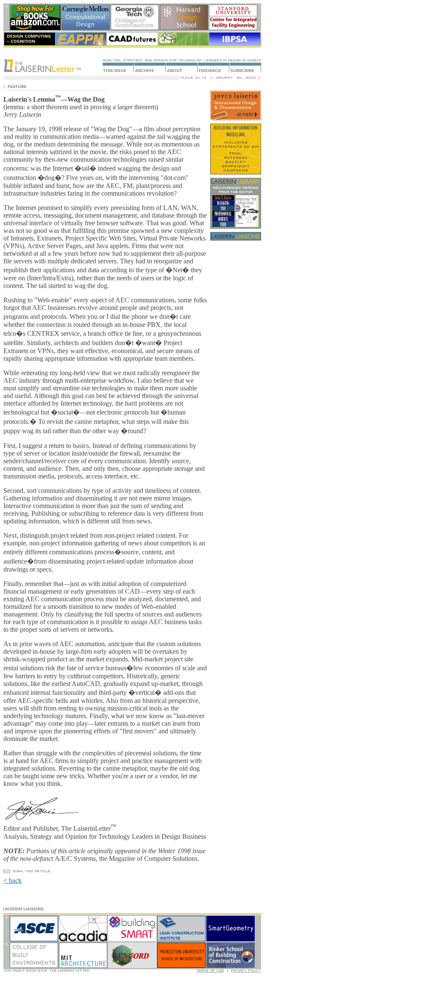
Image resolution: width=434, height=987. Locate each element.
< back (12, 880)
